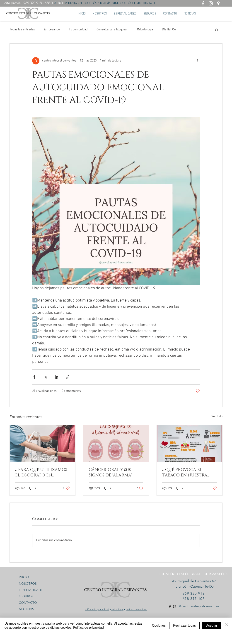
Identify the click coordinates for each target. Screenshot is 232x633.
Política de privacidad (88, 627)
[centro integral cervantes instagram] (210, 3)
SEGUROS (26, 596)
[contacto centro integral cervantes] (218, 3)
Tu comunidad (78, 30)
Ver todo (216, 416)
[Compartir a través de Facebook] (34, 377)
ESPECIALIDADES (31, 590)
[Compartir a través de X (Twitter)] (45, 377)
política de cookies (136, 609)
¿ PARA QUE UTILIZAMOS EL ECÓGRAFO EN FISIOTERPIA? (41, 472)
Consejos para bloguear (112, 30)
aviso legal (117, 609)
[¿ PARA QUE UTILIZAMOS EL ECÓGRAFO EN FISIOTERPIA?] (42, 443)
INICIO (24, 577)
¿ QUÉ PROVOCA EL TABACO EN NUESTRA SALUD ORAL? (184, 472)
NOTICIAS (26, 609)
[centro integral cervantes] (203, 3)
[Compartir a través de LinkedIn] (56, 377)
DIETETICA (169, 30)
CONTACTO (28, 603)
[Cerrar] (226, 625)
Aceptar (211, 625)
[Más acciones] (197, 61)
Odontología (145, 30)
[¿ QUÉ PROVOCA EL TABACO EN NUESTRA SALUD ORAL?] (189, 443)
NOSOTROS (28, 583)
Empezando (52, 30)
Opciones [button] (159, 625)
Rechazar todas (184, 625)
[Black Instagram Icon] (175, 606)
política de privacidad (97, 609)
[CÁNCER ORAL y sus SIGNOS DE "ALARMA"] (116, 443)
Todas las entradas (22, 30)
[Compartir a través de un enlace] (67, 377)
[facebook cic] (170, 606)
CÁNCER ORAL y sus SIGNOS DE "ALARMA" (110, 472)
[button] (217, 30)
